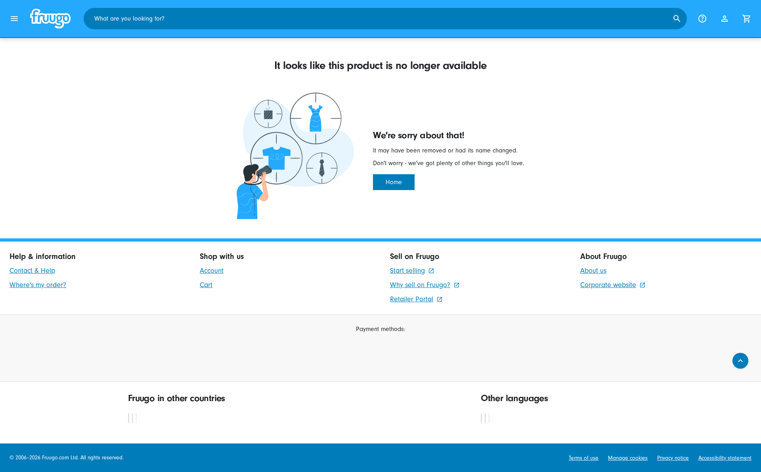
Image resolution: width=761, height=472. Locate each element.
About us (593, 270)
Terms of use (583, 458)
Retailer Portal (411, 299)
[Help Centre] (702, 19)
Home (394, 182)
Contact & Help (32, 270)
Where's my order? (38, 285)
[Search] (677, 19)
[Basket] (747, 19)
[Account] (724, 19)
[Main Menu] (14, 19)
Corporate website (608, 285)
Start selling (407, 270)
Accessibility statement (724, 458)
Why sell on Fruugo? (420, 285)
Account (212, 270)
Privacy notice (673, 458)
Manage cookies (628, 458)
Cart (206, 285)
